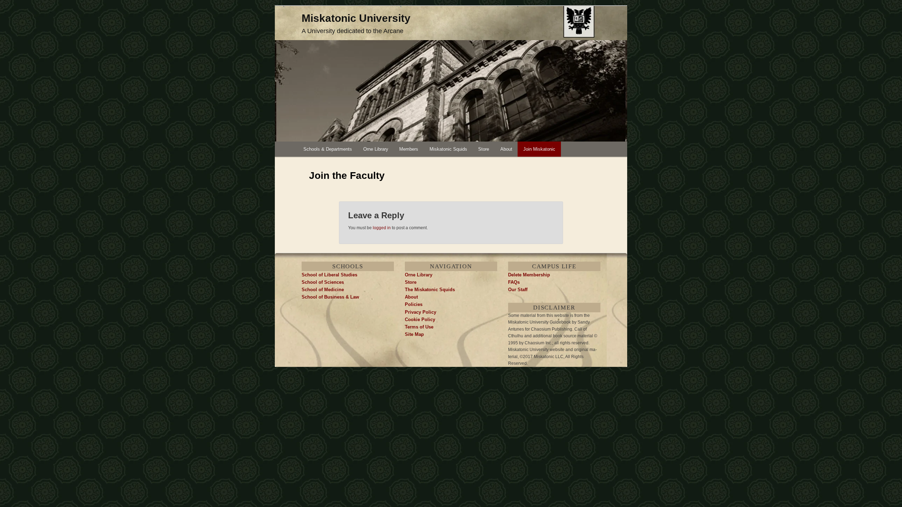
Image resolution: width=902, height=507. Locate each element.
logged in (382, 227)
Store (483, 149)
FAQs (514, 282)
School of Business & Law (330, 297)
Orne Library (375, 149)
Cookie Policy (420, 319)
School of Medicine (323, 289)
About (506, 149)
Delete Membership (529, 274)
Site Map (414, 334)
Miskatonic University (356, 18)
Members (408, 149)
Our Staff (517, 289)
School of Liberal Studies (329, 274)
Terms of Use (419, 327)
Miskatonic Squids (448, 149)
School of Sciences (323, 282)
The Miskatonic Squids (430, 289)
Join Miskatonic (539, 149)
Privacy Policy (420, 312)
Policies (413, 304)
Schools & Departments (327, 149)
